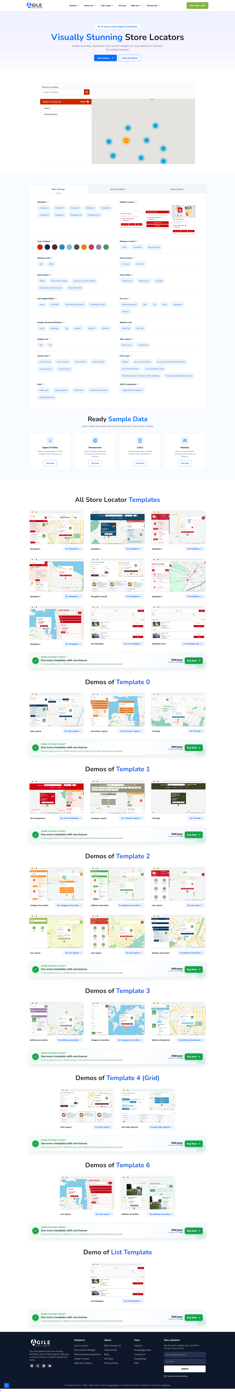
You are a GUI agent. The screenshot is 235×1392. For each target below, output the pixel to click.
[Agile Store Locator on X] (37, 1365)
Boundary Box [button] (154, 247)
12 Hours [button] (125, 264)
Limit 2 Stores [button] (62, 362)
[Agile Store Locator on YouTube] (49, 1365)
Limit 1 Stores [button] (45, 362)
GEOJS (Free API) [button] (75, 288)
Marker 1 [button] (78, 328)
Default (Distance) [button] (129, 304)
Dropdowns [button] (143, 345)
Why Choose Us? (112, 1345)
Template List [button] (75, 215)
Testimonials (110, 1349)
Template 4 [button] (105, 208)
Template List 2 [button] (94, 215)
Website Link (126, 322)
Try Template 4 (133, 596)
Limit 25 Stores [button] (64, 369)
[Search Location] (87, 92)
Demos (72, 5)
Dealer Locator (81, 1358)
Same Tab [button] (126, 328)
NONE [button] (42, 281)
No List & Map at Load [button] (154, 368)
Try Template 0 (72, 548)
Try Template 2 (194, 548)
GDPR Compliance (128, 384)
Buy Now (192, 660)
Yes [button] (41, 345)
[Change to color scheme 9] (106, 247)
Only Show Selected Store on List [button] (179, 376)
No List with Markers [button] (130, 368)
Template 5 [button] (44, 215)
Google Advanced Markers (49, 322)
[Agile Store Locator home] (35, 5)
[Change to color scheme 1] (47, 247)
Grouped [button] (159, 281)
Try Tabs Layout (71, 731)
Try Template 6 (72, 644)
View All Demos (130, 58)
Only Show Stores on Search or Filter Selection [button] (140, 376)
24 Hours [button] (139, 264)
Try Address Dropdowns (189, 1040)
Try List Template (132, 643)
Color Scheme (43, 241)
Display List (42, 339)
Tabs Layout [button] (127, 345)
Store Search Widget (84, 1349)
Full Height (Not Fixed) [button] (74, 304)
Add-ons (135, 5)
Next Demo (103, 58)
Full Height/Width (45, 298)
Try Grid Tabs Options (160, 1127)
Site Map (108, 1358)
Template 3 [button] (90, 208)
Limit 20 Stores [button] (46, 369)
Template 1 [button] (59, 208)
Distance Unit (43, 258)
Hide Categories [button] (61, 390)
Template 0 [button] (44, 208)
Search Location (50, 87)
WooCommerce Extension (87, 1354)
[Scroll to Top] (6, 1385)
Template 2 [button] (74, 208)
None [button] (42, 304)
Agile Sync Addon (83, 1363)
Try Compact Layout (130, 818)
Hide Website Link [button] (47, 397)
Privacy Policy (111, 1363)
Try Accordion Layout (130, 731)
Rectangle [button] (55, 328)
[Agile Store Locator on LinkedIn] (43, 1365)
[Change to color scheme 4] (69, 247)
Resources (152, 5)
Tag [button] (66, 328)
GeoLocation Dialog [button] (59, 281)
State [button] (165, 304)
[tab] (58, 189)
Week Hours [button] (144, 281)
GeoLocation (43, 275)
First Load (124, 356)
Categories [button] (177, 304)
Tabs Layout (125, 339)
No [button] (50, 345)
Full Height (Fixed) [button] (97, 304)
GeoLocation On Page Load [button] (51, 288)
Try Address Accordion (129, 905)
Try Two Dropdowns (69, 818)
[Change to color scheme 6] (84, 247)
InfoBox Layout (127, 202)
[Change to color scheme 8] (98, 247)
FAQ (136, 1363)
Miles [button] (51, 264)
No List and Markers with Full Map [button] (171, 362)
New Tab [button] (139, 328)
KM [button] (41, 264)
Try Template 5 (194, 596)
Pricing (122, 5)
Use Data (50, 463)
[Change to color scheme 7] (91, 247)
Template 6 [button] (59, 215)
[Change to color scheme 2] (54, 247)
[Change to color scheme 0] (40, 247)
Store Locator (81, 1345)
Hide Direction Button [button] (99, 390)
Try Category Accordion (68, 905)
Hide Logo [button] (44, 390)
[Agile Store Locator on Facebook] (31, 1365)
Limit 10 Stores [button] (98, 362)
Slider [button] (124, 247)
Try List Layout (194, 905)
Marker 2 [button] (91, 328)
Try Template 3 (72, 596)
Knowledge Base (142, 1349)
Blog (106, 1354)
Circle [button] (42, 328)
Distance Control (127, 241)
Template (41, 202)
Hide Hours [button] (78, 390)
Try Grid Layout (102, 1127)
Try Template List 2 (192, 643)
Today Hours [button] (127, 281)
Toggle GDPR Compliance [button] (132, 390)
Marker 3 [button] (105, 328)
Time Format (126, 258)
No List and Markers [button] (142, 362)
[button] (131, 220)
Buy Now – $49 (197, 5)
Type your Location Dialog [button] (84, 281)
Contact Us (139, 1354)
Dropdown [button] (137, 247)
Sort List (124, 298)
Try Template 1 (133, 548)
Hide (39, 384)
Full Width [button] (55, 304)
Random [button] (125, 311)
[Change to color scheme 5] (76, 247)
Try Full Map (195, 731)
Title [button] (144, 304)
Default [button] (125, 362)
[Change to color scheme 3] (62, 247)
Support (138, 1345)
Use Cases (106, 5)
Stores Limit (43, 356)
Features (88, 5)
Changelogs (140, 1358)
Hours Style (125, 275)
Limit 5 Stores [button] (80, 362)
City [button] (154, 304)
